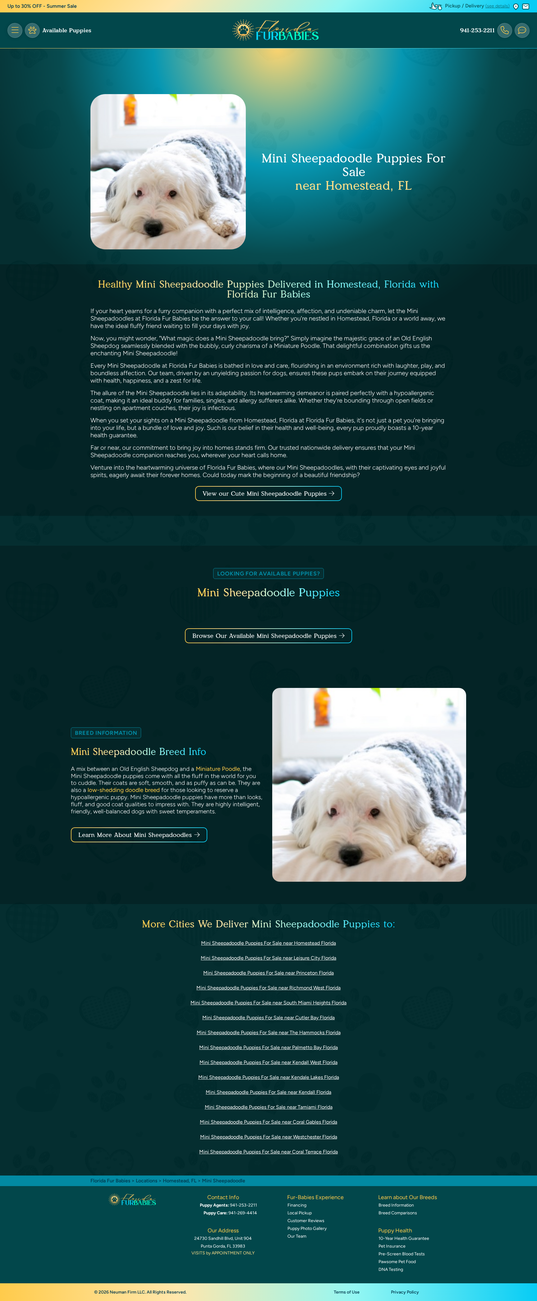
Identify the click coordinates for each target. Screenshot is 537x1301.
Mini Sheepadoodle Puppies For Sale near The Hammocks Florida (269, 1032)
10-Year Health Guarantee (404, 1238)
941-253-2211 (477, 30)
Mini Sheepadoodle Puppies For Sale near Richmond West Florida (268, 988)
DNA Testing (391, 1269)
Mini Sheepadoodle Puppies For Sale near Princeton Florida (268, 973)
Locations (146, 1181)
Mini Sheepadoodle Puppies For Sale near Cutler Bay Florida (268, 1018)
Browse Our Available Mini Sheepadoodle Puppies (264, 635)
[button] (516, 6)
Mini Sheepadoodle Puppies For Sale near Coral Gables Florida (268, 1122)
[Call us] (504, 30)
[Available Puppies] (32, 30)
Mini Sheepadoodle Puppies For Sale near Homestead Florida (268, 943)
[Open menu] (14, 30)
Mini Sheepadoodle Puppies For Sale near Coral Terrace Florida (268, 1152)
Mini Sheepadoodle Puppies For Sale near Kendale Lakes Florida (268, 1077)
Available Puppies (66, 30)
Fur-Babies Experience (315, 1197)
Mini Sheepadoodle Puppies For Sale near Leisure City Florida (268, 958)
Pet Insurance (392, 1246)
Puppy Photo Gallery (307, 1228)
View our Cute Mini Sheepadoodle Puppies (266, 493)
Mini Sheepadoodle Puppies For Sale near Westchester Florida (268, 1137)
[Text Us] (522, 30)
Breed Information (396, 1205)
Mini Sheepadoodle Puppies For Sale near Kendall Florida (268, 1092)
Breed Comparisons (398, 1213)
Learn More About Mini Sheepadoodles (135, 835)
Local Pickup (299, 1213)
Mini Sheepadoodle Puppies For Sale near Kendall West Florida (268, 1062)
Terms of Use (347, 1292)
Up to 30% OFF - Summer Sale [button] (42, 6)
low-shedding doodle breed (124, 790)
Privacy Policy (405, 1292)
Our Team (296, 1236)
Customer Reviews (305, 1220)
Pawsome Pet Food (397, 1261)
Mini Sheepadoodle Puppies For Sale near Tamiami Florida (269, 1107)
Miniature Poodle (218, 768)
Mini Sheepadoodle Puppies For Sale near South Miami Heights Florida (268, 1003)
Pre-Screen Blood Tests (402, 1254)
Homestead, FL (180, 1181)
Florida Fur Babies (110, 1181)
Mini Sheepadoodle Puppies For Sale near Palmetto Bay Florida (268, 1047)
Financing (296, 1205)
